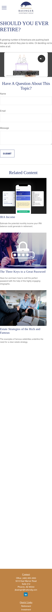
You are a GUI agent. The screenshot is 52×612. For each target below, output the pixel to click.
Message (4, 127)
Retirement (26, 606)
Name (3, 93)
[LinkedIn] (26, 594)
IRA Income (7, 217)
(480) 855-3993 (29, 578)
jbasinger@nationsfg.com (26, 589)
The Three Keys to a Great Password (22, 271)
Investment (26, 609)
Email (3, 110)
